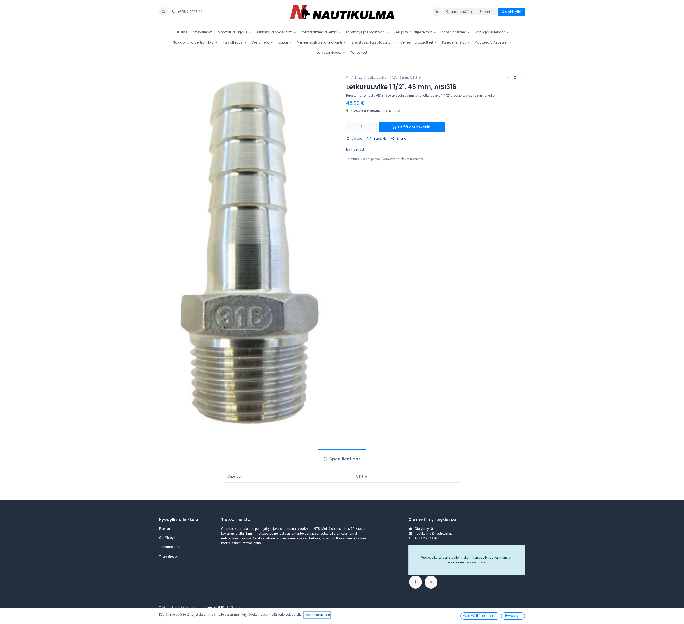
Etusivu (164, 529)
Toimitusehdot (169, 547)
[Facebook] (415, 582)
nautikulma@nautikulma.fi (434, 533)
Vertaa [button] (357, 138)
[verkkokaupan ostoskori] (437, 11)
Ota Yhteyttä (168, 538)
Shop (358, 78)
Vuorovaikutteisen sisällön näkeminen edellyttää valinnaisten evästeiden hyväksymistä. (466, 560)
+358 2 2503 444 (191, 11)
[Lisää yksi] (371, 127)
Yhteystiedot (168, 556)
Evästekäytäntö (317, 615)
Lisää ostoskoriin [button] (414, 127)
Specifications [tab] (344, 459)
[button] (163, 11)
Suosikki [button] (380, 138)
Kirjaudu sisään (459, 11)
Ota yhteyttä (512, 11)
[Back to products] (516, 78)
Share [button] (401, 138)
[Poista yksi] (351, 127)
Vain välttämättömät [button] (480, 615)
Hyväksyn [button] (513, 615)
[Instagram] (431, 582)
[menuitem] (181, 32)
